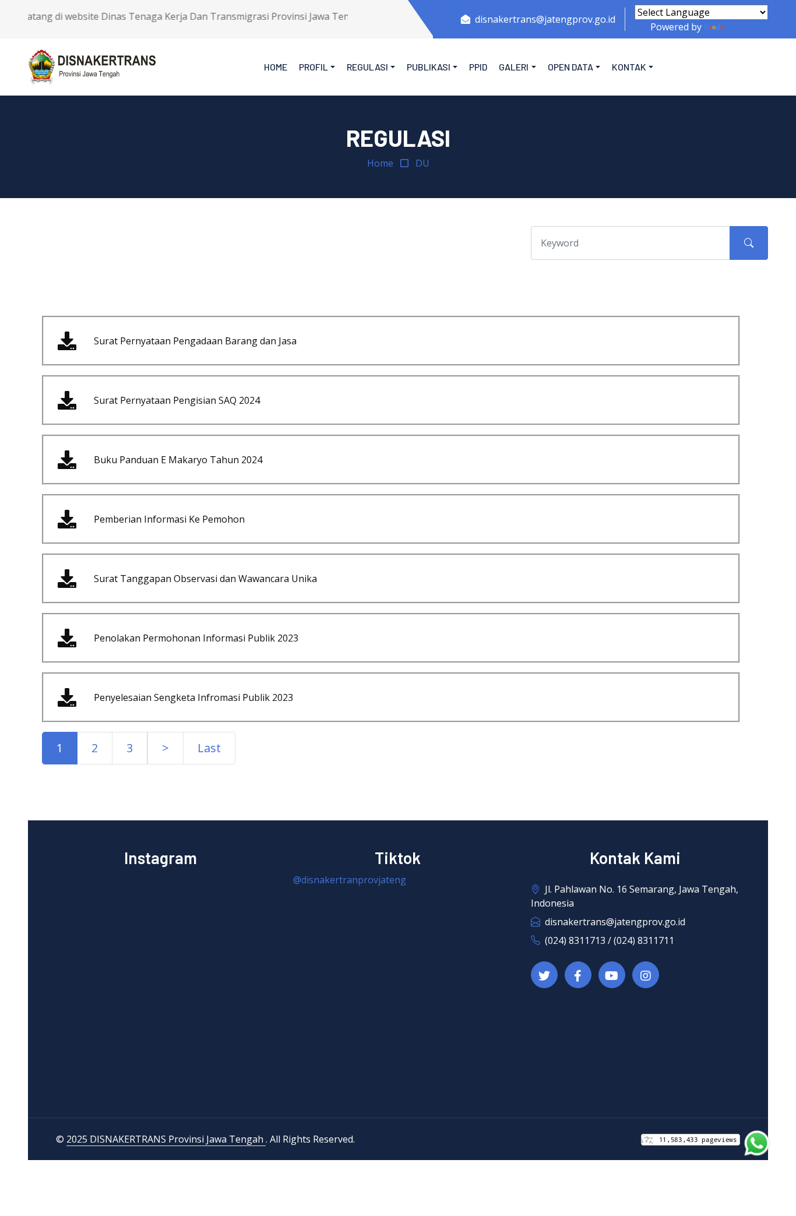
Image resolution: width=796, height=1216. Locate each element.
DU (422, 163)
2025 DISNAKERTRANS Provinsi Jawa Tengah (166, 1139)
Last (209, 748)
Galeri (514, 66)
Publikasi (428, 66)
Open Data (570, 66)
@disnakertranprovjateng (349, 879)
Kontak (629, 66)
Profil (313, 66)
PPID (478, 66)
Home (275, 66)
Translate (746, 26)
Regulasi (367, 66)
